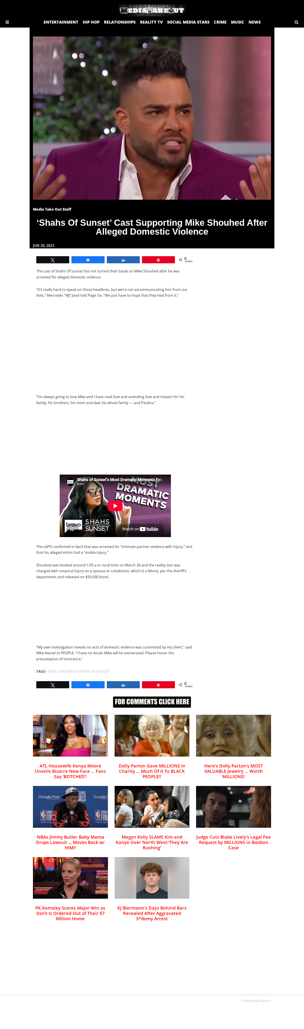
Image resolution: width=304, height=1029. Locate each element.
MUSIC (237, 22)
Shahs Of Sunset (94, 671)
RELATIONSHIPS (120, 22)
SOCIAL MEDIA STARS (188, 22)
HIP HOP (91, 22)
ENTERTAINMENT (61, 22)
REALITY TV (151, 22)
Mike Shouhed (62, 671)
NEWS (255, 22)
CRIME (220, 22)
